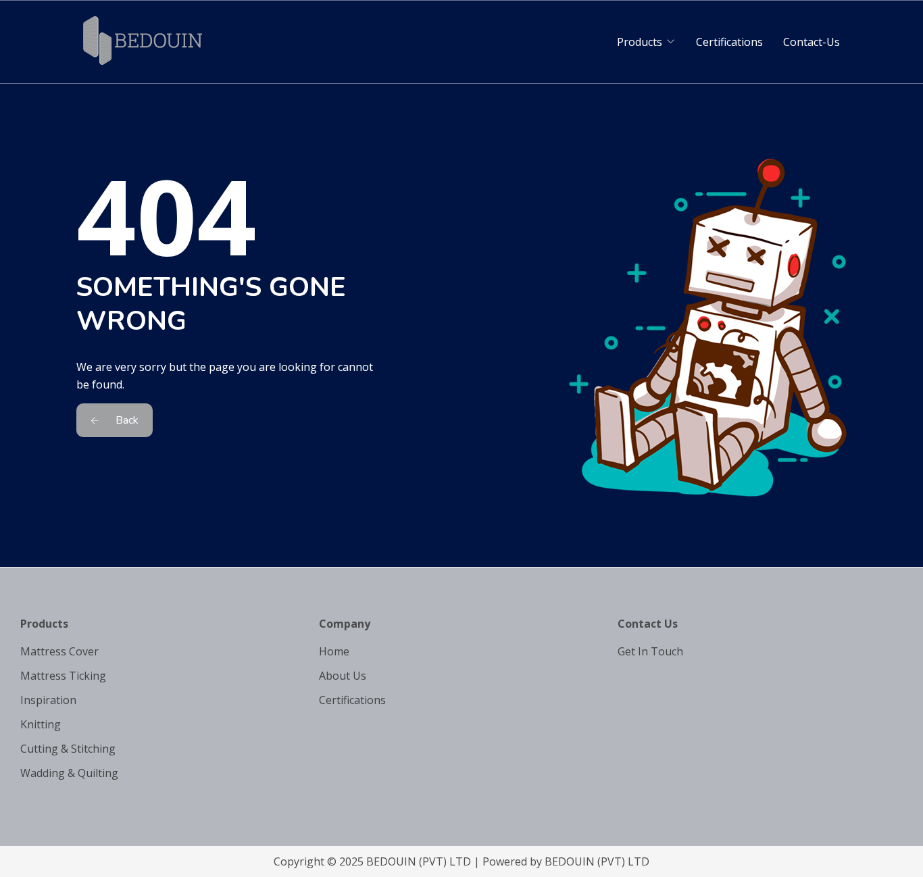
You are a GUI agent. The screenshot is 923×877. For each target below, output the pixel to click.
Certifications (729, 41)
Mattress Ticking (63, 675)
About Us (342, 675)
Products (639, 41)
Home (334, 651)
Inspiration (48, 700)
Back (126, 420)
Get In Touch (650, 651)
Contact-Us (811, 41)
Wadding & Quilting (69, 773)
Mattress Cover (59, 651)
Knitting (40, 724)
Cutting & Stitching (68, 748)
